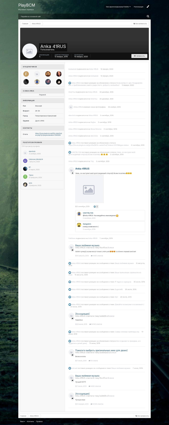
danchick (32, 151)
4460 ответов (97, 256)
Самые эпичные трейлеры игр (127, 332)
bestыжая (72, 69)
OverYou (72, 92)
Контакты (30, 421)
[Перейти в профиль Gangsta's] (79, 225)
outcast (74, 368)
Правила (39, 421)
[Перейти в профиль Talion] (25, 177)
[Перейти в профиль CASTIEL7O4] (37, 82)
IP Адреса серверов (123, 282)
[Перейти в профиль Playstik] (26, 82)
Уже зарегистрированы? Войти (118, 7)
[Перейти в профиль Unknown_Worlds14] (25, 161)
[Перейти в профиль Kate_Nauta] (59, 74)
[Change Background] (148, 6)
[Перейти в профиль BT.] (25, 169)
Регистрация (138, 7)
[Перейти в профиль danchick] (37, 74)
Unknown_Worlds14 (36, 159)
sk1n (30, 183)
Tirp (92, 161)
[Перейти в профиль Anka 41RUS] (71, 107)
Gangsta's (87, 224)
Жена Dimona (96, 129)
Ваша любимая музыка (87, 245)
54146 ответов (96, 324)
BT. (30, 167)
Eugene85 (119, 289)
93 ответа (94, 361)
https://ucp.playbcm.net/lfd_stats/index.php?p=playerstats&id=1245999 (48, 134)
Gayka (93, 122)
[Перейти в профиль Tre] (48, 74)
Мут (116, 297)
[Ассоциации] (82, 314)
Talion (31, 175)
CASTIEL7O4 (76, 152)
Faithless (72, 238)
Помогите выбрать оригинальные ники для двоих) (101, 350)
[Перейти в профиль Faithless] (26, 74)
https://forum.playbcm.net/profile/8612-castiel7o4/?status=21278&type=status (99, 145)
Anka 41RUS (93, 69)
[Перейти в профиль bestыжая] (59, 82)
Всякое (111, 247)
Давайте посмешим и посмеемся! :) (129, 304)
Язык (22, 421)
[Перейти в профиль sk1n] (25, 185)
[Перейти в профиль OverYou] (48, 82)
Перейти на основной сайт (31, 16)
